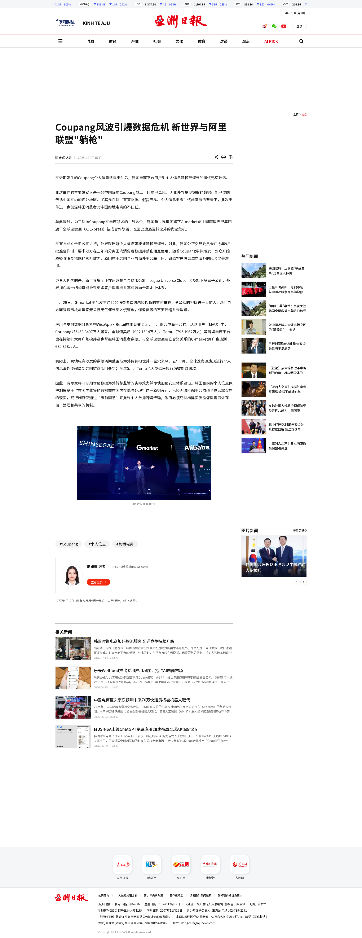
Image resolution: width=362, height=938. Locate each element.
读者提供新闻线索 (200, 895)
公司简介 (103, 895)
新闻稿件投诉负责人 (230, 895)
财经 (112, 41)
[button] (296, 582)
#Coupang (68, 544)
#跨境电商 (125, 544)
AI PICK (271, 41)
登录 (299, 26)
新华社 (151, 878)
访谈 (224, 41)
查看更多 (97, 582)
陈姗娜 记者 (63, 157)
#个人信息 (97, 544)
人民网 (239, 878)
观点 (246, 41)
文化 (179, 41)
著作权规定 (176, 895)
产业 (135, 41)
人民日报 (122, 878)
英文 (67, 22)
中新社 (210, 878)
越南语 (98, 22)
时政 (90, 41)
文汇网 (181, 878)
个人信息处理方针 (126, 895)
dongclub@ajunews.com (198, 923)
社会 (157, 41)
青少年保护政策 (153, 895)
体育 (201, 41)
